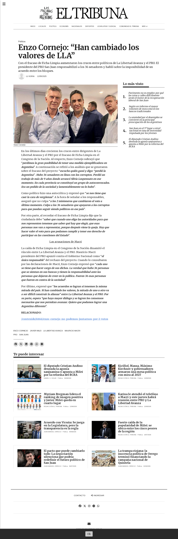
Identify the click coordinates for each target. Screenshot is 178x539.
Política (52, 26)
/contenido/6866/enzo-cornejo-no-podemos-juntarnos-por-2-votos (64, 319)
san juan (23, 335)
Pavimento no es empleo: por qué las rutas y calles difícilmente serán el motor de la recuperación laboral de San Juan (146, 97)
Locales (42, 26)
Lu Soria (30, 76)
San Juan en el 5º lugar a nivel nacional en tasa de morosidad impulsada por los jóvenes (145, 131)
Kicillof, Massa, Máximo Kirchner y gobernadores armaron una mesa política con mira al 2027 (137, 370)
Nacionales (77, 26)
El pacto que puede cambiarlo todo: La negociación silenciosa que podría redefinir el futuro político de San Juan (64, 457)
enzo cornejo (20, 331)
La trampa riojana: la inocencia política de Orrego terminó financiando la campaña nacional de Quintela (138, 457)
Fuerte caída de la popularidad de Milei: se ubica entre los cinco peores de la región (137, 427)
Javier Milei (35, 331)
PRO (15, 335)
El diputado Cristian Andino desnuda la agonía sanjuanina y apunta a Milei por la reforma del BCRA (63, 370)
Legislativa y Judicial (106, 26)
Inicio (32, 26)
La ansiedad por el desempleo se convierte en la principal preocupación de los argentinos (145, 120)
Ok (89, 533)
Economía (64, 26)
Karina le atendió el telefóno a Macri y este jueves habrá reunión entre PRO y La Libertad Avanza (138, 398)
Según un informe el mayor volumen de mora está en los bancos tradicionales (144, 109)
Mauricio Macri (72, 331)
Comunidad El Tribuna (129, 26)
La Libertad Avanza (53, 331)
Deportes (89, 26)
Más (144, 26)
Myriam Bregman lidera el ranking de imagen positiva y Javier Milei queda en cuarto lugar (63, 398)
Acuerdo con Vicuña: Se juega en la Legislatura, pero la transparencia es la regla (64, 425)
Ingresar (98, 495)
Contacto (79, 495)
